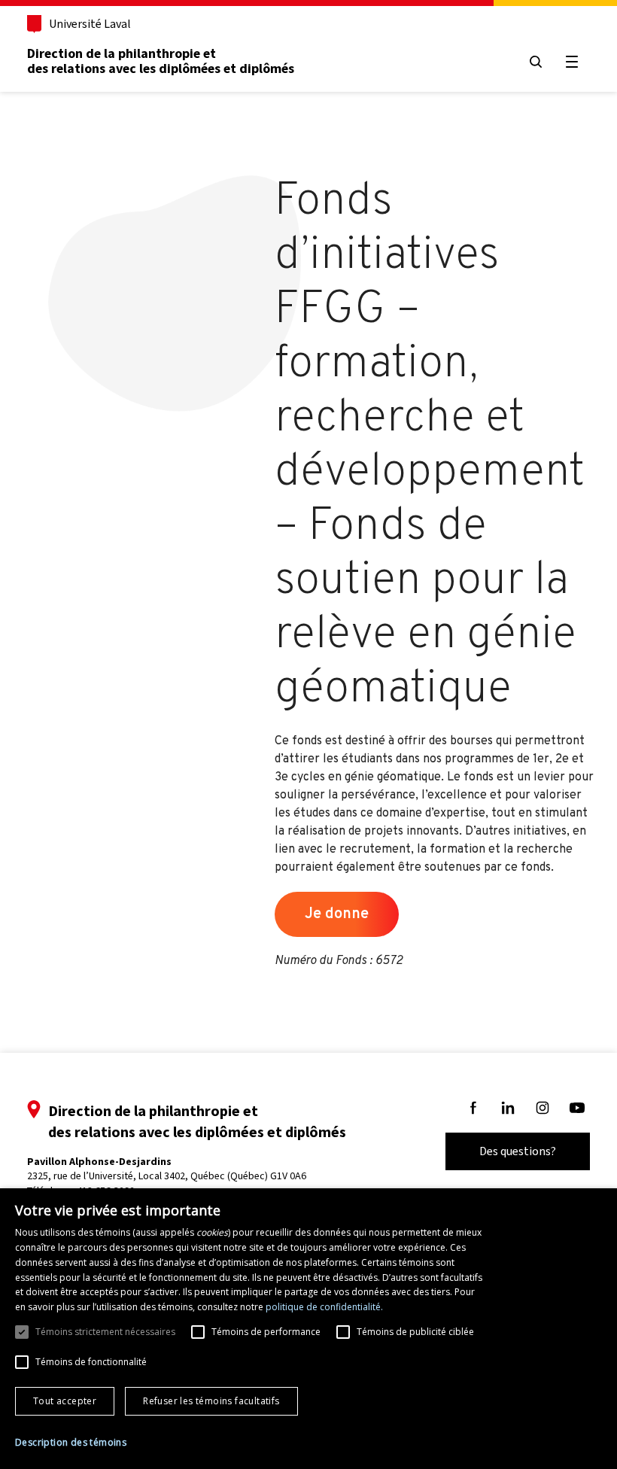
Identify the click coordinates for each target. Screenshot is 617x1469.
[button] (70, 1442)
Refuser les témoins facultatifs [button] (211, 1400)
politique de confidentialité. (324, 1306)
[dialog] (308, 1328)
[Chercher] (536, 62)
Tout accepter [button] (64, 1400)
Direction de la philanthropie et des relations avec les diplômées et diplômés (160, 61)
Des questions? (517, 1151)
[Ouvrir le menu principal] (572, 62)
